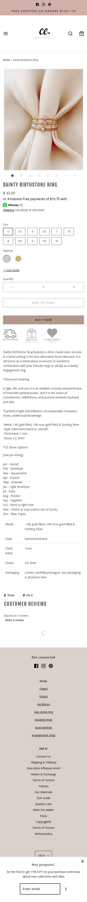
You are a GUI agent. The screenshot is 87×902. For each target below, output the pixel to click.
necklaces (43, 704)
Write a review (14, 620)
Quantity (8, 279)
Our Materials (43, 792)
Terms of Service (43, 780)
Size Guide (43, 798)
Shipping (8, 210)
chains (43, 689)
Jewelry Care (43, 804)
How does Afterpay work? (43, 768)
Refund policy (43, 834)
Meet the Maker (43, 810)
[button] (43, 119)
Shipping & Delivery (43, 762)
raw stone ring (43, 712)
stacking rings (43, 720)
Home (6, 60)
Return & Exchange (43, 774)
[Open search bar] (70, 33)
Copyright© (43, 822)
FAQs (43, 816)
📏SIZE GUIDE (11, 270)
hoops (43, 696)
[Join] (65, 889)
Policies (44, 786)
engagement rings (43, 735)
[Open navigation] (5, 33)
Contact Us (43, 756)
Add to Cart (43, 303)
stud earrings (43, 727)
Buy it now (43, 320)
